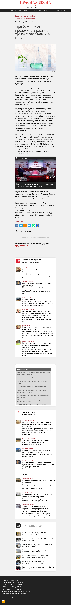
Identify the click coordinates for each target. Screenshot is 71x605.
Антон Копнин (27, 492)
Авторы (34, 10)
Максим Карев (27, 297)
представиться (21, 246)
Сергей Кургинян (28, 268)
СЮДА (25, 597)
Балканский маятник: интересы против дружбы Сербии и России (36, 312)
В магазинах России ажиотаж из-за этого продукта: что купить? (37, 556)
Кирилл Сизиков (27, 460)
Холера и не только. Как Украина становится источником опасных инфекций (36, 424)
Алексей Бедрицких (28, 438)
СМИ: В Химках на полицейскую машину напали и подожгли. (35, 562)
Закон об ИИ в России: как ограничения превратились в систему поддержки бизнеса (35, 508)
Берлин (20, 221)
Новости (13, 10)
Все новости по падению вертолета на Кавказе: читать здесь (38, 551)
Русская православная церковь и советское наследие (36, 328)
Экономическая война (25, 16)
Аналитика (27, 10)
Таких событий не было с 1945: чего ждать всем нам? (37, 545)
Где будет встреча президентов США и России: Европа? (38, 568)
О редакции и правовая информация (14, 593)
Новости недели (27, 281)
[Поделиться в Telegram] (21, 225)
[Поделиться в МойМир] (37, 225)
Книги (57, 10)
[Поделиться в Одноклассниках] (25, 225)
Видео (20, 10)
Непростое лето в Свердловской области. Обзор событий (36, 451)
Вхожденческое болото (32, 270)
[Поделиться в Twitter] (29, 225)
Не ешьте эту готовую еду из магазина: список (34, 534)
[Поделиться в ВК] (16, 225)
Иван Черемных (27, 448)
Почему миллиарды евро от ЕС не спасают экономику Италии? (37, 495)
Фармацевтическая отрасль (26, 18)
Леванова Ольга (27, 478)
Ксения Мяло (26, 325)
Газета (51, 10)
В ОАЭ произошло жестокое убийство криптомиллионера (38, 539)
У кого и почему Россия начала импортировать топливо (35, 441)
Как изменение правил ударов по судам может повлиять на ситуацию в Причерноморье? (38, 464)
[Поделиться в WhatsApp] (33, 225)
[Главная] (35, 4)
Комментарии (43, 10)
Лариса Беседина (28, 341)
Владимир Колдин (28, 309)
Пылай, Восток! (29, 299)
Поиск (63, 10)
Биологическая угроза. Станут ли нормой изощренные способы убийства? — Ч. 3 (36, 345)
